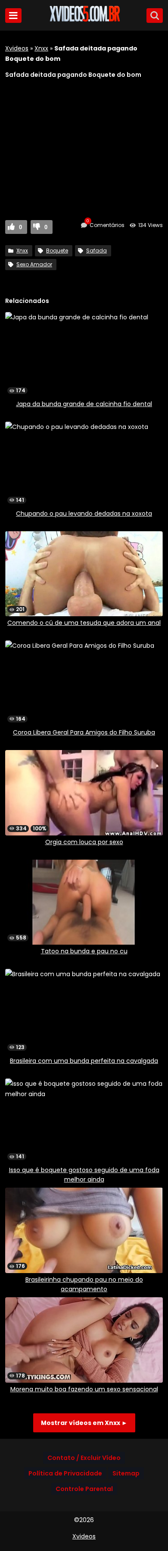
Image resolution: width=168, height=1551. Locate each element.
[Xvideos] (84, 20)
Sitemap (126, 1473)
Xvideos (16, 48)
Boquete (57, 250)
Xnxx (41, 48)
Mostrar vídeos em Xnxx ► (84, 1423)
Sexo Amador (34, 264)
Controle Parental (84, 1489)
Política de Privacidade (65, 1473)
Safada (96, 250)
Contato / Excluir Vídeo (84, 1457)
